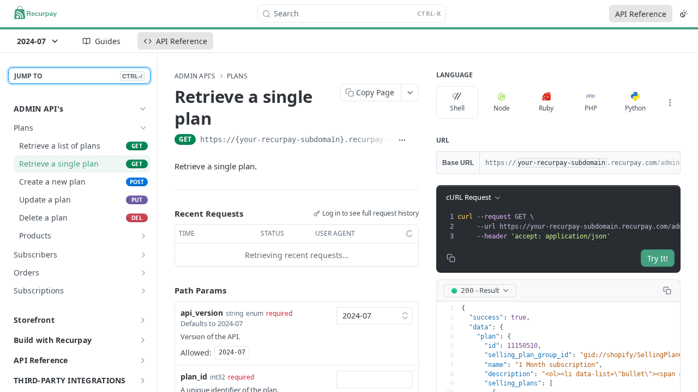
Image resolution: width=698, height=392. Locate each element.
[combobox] (374, 379)
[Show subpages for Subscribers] (143, 254)
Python (635, 108)
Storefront (34, 320)
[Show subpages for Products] (143, 235)
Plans (237, 76)
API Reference (640, 14)
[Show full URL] (402, 140)
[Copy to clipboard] (415, 140)
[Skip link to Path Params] (167, 290)
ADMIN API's (38, 108)
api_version (201, 313)
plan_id (193, 376)
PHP (591, 108)
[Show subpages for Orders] (143, 272)
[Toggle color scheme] (684, 13)
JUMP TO (78, 76)
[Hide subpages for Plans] (143, 128)
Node (502, 108)
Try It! (657, 258)
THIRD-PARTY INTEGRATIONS (70, 380)
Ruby (546, 108)
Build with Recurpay (53, 340)
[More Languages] (670, 102)
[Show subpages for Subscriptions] (143, 290)
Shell (457, 108)
